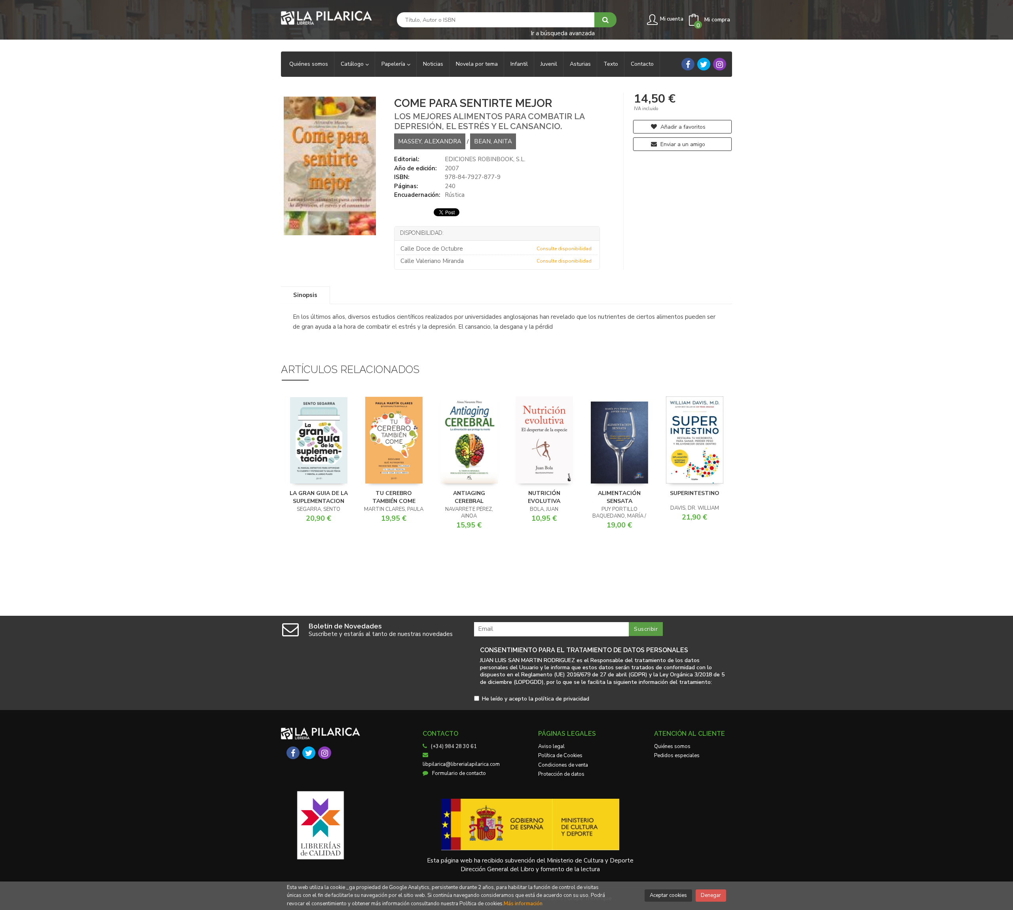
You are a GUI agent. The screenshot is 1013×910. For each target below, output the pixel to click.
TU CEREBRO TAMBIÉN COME (393, 497)
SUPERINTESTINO (694, 493)
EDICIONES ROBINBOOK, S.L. (485, 159)
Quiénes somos (672, 746)
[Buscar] (605, 19)
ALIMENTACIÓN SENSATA (619, 497)
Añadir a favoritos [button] (682, 127)
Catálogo (353, 64)
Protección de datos (561, 774)
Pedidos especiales (677, 755)
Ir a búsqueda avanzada (563, 32)
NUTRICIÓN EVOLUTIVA (544, 497)
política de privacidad (562, 698)
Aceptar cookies (668, 895)
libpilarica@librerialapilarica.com (461, 764)
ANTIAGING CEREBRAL (469, 497)
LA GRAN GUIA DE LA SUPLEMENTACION (319, 497)
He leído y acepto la (535, 699)
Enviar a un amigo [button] (682, 144)
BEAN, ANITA (493, 141)
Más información (523, 903)
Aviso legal (551, 746)
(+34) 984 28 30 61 (454, 746)
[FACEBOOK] (687, 64)
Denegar (711, 895)
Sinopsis (305, 295)
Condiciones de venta (563, 765)
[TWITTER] (703, 64)
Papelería (394, 64)
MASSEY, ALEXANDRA (429, 141)
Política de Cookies (560, 755)
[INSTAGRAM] (719, 64)
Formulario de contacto (459, 773)
